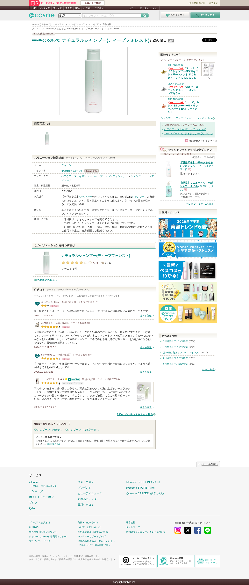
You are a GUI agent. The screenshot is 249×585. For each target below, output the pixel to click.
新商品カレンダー (88, 499)
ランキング (44, 8)
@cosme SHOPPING (143, 482)
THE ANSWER (175, 65)
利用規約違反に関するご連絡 (93, 531)
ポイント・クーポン (41, 496)
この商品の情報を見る (43, 33)
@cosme (43, 483)
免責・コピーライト (88, 522)
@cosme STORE (141, 487)
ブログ (68, 8)
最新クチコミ (86, 504)
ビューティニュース (90, 493)
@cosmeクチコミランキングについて (146, 531)
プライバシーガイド (39, 541)
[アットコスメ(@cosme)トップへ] (41, 16)
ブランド (57, 8)
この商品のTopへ (47, 280)
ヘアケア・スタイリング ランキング (185, 129)
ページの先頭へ (210, 464)
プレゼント (84, 487)
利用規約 (34, 527)
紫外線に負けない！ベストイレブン (182, 352)
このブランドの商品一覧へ (83, 429)
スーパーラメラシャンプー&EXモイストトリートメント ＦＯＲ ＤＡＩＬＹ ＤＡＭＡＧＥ (183, 73)
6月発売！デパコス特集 (175, 363)
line (207, 530)
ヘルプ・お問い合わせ (89, 527)
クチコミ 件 (69, 268)
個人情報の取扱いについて (43, 531)
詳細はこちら (54, 444)
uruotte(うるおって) (46, 40)
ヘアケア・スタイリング (75, 176)
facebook (197, 530)
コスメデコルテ (176, 83)
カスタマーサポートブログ (92, 536)
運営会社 (130, 522)
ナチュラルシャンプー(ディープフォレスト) (105, 40)
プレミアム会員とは (39, 522)
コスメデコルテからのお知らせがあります (176, 87)
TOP (33, 8)
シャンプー (85, 196)
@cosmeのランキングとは (203, 141)
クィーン (66, 165)
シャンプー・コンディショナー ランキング (188, 133)
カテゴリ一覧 (135, 8)
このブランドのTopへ (49, 429)
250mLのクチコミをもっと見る (135, 414)
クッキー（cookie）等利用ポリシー (48, 536)
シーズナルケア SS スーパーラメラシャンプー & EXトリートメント (183, 107)
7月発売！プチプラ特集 (175, 347)
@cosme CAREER (145, 493)
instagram (177, 530)
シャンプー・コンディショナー (110, 176)
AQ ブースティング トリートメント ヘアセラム (183, 90)
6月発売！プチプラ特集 (175, 358)
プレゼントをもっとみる (200, 203)
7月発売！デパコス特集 (175, 341)
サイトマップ (133, 527)
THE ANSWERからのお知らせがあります (176, 68)
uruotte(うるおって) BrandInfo (92, 170)
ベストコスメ (150, 8)
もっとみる (208, 369)
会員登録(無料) (197, 3)
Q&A (77, 8)
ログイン (213, 3)
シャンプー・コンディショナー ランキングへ (186, 118)
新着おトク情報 (92, 3)
